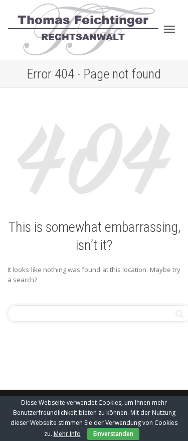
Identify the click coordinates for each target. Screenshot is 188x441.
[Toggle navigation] (169, 29)
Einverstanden (113, 433)
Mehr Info (67, 433)
